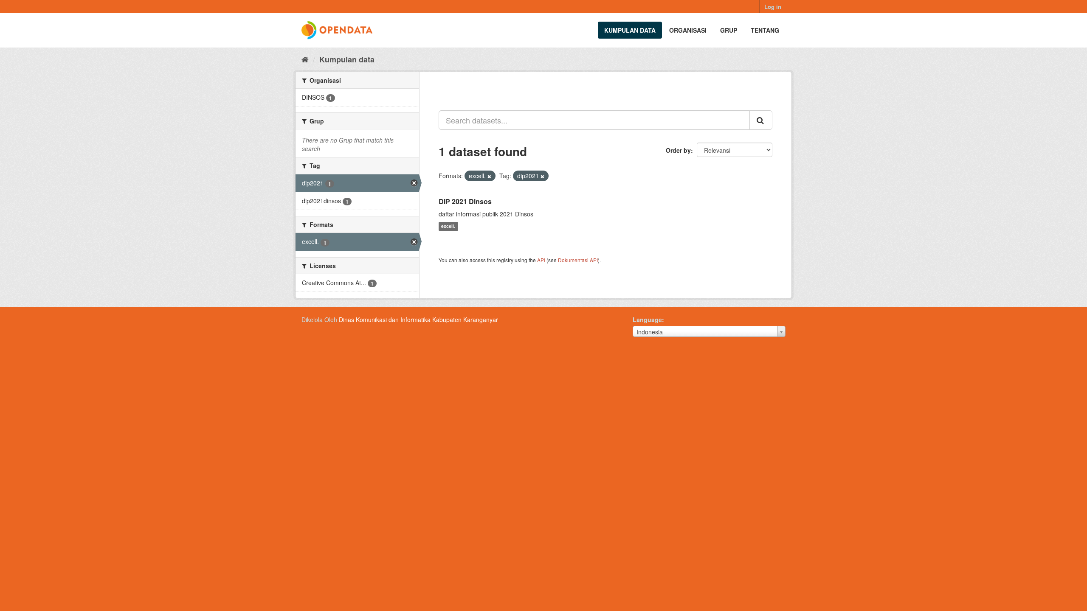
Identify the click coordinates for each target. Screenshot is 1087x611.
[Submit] (760, 120)
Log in (772, 7)
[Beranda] (305, 58)
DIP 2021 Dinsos (465, 201)
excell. (448, 226)
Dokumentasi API (578, 259)
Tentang (765, 30)
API (541, 259)
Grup (728, 30)
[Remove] (489, 176)
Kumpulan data (630, 30)
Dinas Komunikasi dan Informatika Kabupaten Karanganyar (418, 319)
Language (647, 319)
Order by (678, 150)
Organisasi (688, 30)
